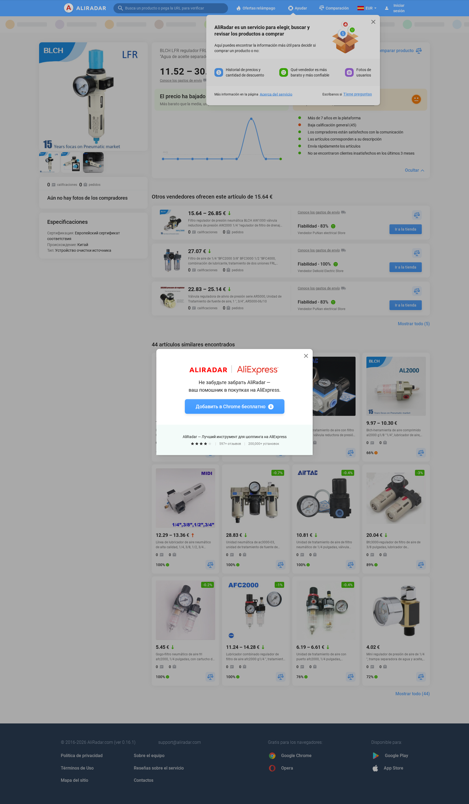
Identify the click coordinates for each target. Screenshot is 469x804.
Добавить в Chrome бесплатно (230, 406)
